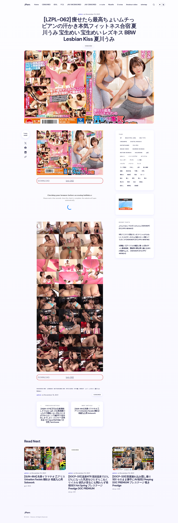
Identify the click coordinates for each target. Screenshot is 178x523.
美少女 (122, 182)
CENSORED (88, 46)
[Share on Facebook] (25, 147)
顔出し (122, 185)
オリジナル (144, 156)
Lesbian (50, 388)
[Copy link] (25, 157)
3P (121, 138)
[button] (153, 4)
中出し (132, 167)
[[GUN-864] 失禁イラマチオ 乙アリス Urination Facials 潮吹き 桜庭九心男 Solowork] (87, 414)
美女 (145, 178)
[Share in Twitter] (25, 143)
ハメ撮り (139, 160)
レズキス (91, 388)
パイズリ (122, 163)
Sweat (81, 388)
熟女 (136, 174)
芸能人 (141, 182)
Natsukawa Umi (59, 388)
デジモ (132, 160)
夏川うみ (97, 388)
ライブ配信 (123, 167)
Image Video (124, 149)
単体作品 (128, 171)
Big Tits (142, 138)
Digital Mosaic (136, 141)
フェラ (139, 163)
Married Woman (138, 149)
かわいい (122, 156)
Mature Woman (125, 152)
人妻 (138, 167)
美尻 (128, 182)
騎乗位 (129, 185)
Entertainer (124, 145)
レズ (86, 388)
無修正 (129, 174)
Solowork (139, 152)
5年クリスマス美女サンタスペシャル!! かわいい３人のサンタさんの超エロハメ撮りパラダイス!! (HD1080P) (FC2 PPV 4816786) (134, 237)
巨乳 (143, 171)
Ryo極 (76, 388)
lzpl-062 (70, 180)
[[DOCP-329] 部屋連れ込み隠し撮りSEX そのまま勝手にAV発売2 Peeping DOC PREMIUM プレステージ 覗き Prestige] (133, 458)
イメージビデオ (133, 156)
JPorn (27, 4)
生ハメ (142, 174)
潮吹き (122, 174)
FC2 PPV (136, 145)
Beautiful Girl (130, 138)
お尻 (147, 152)
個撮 (121, 171)
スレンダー (123, 160)
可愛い (136, 171)
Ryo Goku (69, 388)
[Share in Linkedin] (25, 152)
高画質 (136, 185)
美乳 (133, 178)
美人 (139, 178)
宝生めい (39, 391)
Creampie (123, 141)
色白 (134, 182)
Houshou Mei (41, 388)
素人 (127, 178)
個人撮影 (145, 167)
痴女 (121, 178)
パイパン (131, 163)
